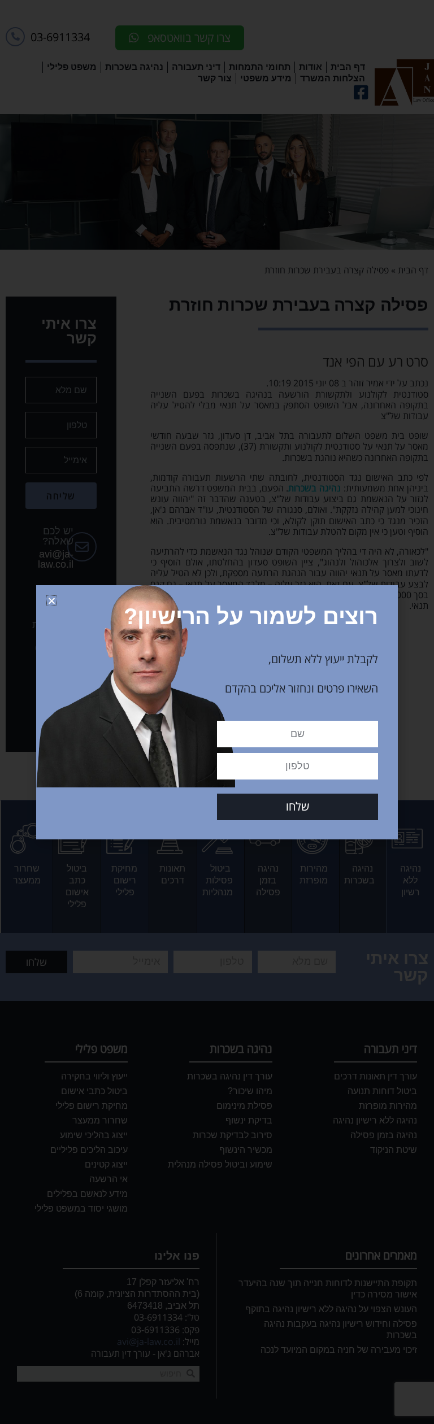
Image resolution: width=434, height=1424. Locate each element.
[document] (217, 712)
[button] (51, 600)
